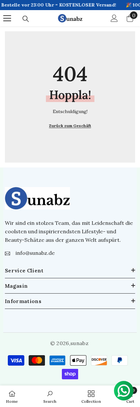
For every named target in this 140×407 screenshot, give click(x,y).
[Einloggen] (114, 18)
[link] (50, 396)
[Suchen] (26, 19)
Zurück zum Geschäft (70, 125)
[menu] (7, 18)
